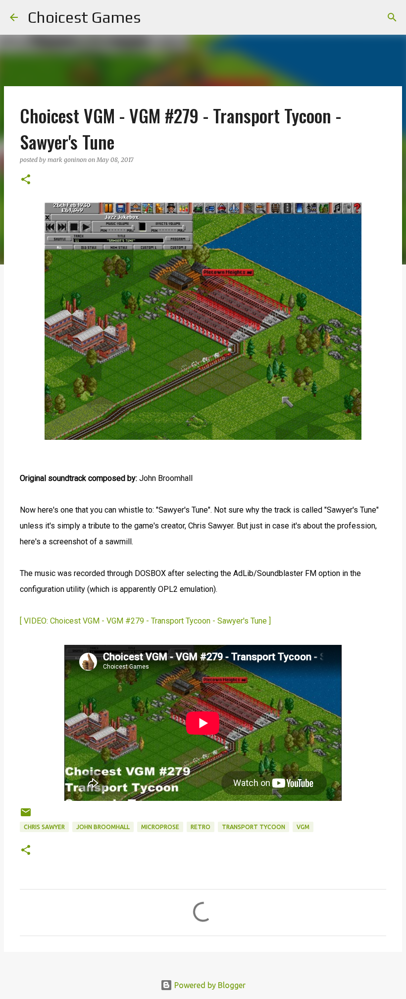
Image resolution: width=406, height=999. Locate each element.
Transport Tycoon (253, 827)
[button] (26, 180)
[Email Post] (26, 816)
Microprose (160, 827)
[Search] (154, 17)
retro (200, 827)
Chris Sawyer (44, 827)
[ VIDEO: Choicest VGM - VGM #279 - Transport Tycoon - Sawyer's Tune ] (145, 621)
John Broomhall (103, 827)
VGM (303, 827)
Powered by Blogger (209, 985)
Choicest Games (84, 17)
